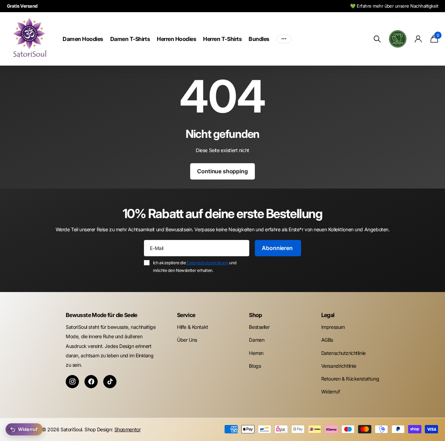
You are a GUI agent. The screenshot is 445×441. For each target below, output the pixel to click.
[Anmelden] (418, 39)
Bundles (259, 38)
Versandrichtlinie (338, 366)
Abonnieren (278, 247)
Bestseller (259, 327)
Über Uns (187, 340)
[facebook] (91, 381)
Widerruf (330, 391)
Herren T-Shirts (222, 38)
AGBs (327, 340)
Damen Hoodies (83, 38)
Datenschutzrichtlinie (343, 353)
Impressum (333, 327)
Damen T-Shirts (130, 38)
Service (186, 314)
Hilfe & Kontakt (192, 327)
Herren (256, 353)
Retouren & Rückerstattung (350, 379)
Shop (255, 314)
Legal (327, 314)
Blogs (255, 366)
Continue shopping (222, 171)
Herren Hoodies (176, 38)
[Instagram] (72, 381)
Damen (256, 340)
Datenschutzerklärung (207, 262)
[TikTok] (109, 381)
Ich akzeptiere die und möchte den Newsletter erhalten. (194, 266)
